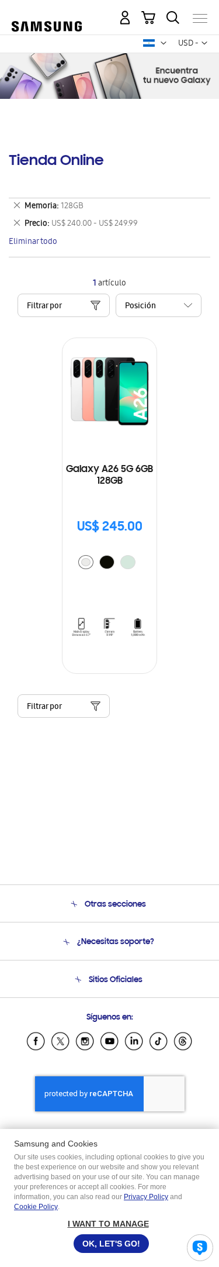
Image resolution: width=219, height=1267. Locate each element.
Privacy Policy (146, 1197)
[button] (163, 43)
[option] (85, 562)
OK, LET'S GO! (111, 1243)
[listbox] (109, 563)
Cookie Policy (36, 1207)
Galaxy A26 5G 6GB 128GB (109, 475)
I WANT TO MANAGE (108, 1223)
